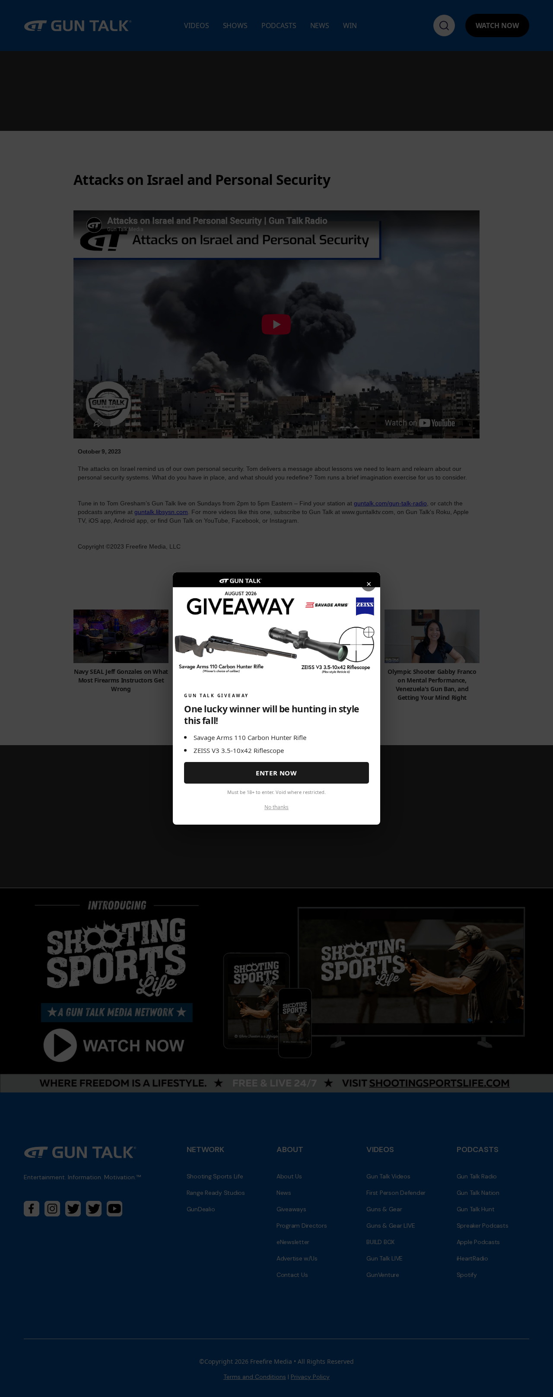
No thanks (276, 807)
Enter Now (276, 772)
